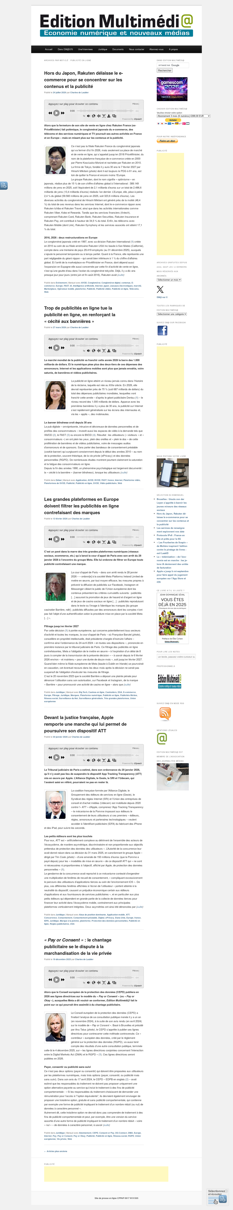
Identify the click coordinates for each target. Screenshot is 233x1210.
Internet (99, 285)
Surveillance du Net (68, 698)
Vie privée (62, 1138)
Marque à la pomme (69, 920)
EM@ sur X (162, 297)
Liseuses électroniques (121, 285)
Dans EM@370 (65, 49)
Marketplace (50, 288)
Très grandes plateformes (116, 698)
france (111, 480)
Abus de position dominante (92, 914)
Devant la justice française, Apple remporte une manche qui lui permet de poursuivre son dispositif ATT (85, 724)
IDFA (46, 920)
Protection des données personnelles (110, 920)
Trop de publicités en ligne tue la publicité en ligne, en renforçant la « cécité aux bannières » (79, 314)
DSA (120, 692)
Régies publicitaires (59, 923)
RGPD (131, 1135)
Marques (75, 695)
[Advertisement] (170, 204)
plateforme (80, 288)
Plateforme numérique (91, 695)
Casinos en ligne (96, 692)
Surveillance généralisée (91, 698)
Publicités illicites (128, 695)
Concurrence (50, 917)
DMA (130, 1132)
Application (81, 480)
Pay (54, 1135)
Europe (59, 285)
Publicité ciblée (103, 288)
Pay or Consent (64, 1135)
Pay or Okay (79, 1135)
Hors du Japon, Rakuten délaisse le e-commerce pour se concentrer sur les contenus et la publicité (83, 79)
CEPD (95, 1132)
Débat (59, 480)
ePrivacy (109, 917)
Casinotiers (111, 692)
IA (71, 285)
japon (106, 285)
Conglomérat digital (110, 282)
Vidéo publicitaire (108, 483)
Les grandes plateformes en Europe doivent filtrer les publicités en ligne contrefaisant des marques (81, 506)
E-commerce (129, 692)
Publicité (91, 288)
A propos (173, 49)
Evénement (61, 282)
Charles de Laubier (79, 92)
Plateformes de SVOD (54, 483)
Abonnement (85, 1132)
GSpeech (138, 119)
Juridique (102, 49)
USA (72, 923)
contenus (125, 282)
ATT (128, 914)
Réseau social (51, 698)
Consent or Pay (106, 1132)
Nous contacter (136, 49)
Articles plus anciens (55, 1151)
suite (120, 275)
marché (137, 285)
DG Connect (121, 1132)
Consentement (65, 917)
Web (46, 291)
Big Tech (83, 692)
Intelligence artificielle (83, 285)
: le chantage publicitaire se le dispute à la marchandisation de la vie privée (78, 946)
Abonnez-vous (156, 49)
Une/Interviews (85, 49)
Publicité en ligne (120, 288)
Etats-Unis (120, 917)
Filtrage (56, 695)
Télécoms (134, 288)
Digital (101, 917)
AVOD (84, 282)
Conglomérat (94, 282)
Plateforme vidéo (131, 480)
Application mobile (116, 914)
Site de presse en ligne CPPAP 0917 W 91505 (116, 1198)
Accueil (48, 49)
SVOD (96, 483)
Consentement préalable (85, 917)
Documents (118, 49)
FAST (66, 285)
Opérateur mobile (65, 288)
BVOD (97, 480)
